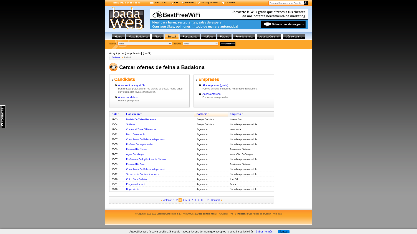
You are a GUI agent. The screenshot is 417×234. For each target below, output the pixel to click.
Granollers (223, 214)
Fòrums (224, 36)
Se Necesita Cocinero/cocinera (142, 174)
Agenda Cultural (269, 36)
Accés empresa (211, 94)
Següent (215, 200)
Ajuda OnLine (189, 214)
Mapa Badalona (138, 36)
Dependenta (132, 189)
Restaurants (190, 36)
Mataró (214, 214)
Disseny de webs (210, 3)
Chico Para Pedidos (136, 179)
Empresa (235, 114)
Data (114, 114)
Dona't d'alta (161, 3)
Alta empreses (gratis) (215, 85)
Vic (231, 214)
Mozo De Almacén (135, 134)
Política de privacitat (262, 214)
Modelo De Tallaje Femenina (141, 119)
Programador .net (135, 184)
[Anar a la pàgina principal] (126, 28)
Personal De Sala (135, 164)
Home (118, 36)
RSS (176, 3)
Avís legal (277, 214)
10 (202, 200)
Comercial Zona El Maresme (141, 129)
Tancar (284, 231)
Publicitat (190, 3)
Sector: (113, 43)
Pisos (157, 36)
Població (202, 114)
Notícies (208, 36)
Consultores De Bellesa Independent (145, 139)
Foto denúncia (244, 36)
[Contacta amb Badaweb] (2, 127)
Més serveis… (293, 36)
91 (208, 200)
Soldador (131, 124)
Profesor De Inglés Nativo (139, 144)
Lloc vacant (133, 114)
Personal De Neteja (136, 149)
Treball (172, 36)
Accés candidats (127, 97)
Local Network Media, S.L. (169, 214)
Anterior (167, 200)
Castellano (230, 3)
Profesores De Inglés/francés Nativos (146, 159)
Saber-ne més (264, 231)
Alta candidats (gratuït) (131, 85)
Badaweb (116, 57)
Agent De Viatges (135, 154)
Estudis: (178, 43)
